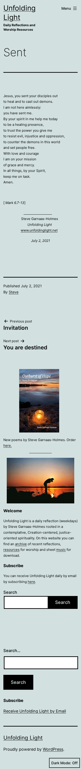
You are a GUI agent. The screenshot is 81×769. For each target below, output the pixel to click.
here (31, 582)
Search (10, 592)
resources (11, 549)
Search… (11, 650)
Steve (13, 292)
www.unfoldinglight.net (39, 230)
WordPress (53, 749)
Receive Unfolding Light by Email (34, 711)
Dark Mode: (61, 763)
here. (7, 445)
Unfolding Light (23, 737)
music (61, 549)
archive (21, 544)
